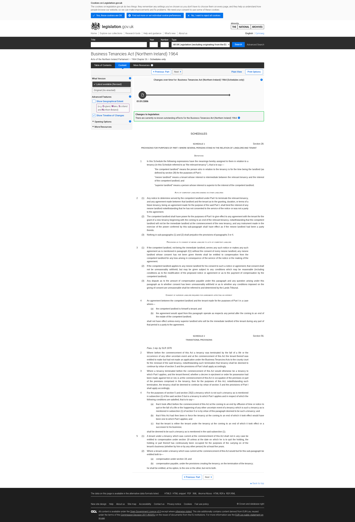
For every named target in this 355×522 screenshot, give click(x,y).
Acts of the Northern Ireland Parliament (110, 59)
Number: (165, 39)
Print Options (254, 71)
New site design (98, 504)
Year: (152, 39)
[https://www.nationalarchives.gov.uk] (247, 24)
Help (111, 504)
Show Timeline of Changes (110, 115)
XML (195, 493)
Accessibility (145, 504)
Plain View (236, 71)
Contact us (159, 504)
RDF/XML (230, 493)
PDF (189, 493)
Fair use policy (202, 504)
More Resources (141, 65)
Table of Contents (102, 65)
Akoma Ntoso (205, 493)
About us (120, 504)
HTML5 (167, 493)
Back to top (258, 483)
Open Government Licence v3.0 (145, 511)
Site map (132, 504)
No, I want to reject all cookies (205, 15)
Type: (174, 39)
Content (122, 65)
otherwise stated (183, 511)
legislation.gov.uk (114, 23)
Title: (93, 39)
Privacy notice (174, 504)
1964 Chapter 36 (139, 59)
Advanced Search (255, 44)
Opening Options (101, 121)
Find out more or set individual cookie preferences (156, 15)
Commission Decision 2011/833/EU (138, 515)
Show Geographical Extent (110, 101)
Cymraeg (259, 33)
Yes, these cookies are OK (109, 15)
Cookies (188, 504)
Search (238, 44)
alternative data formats (141, 493)
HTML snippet (179, 493)
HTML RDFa (219, 493)
